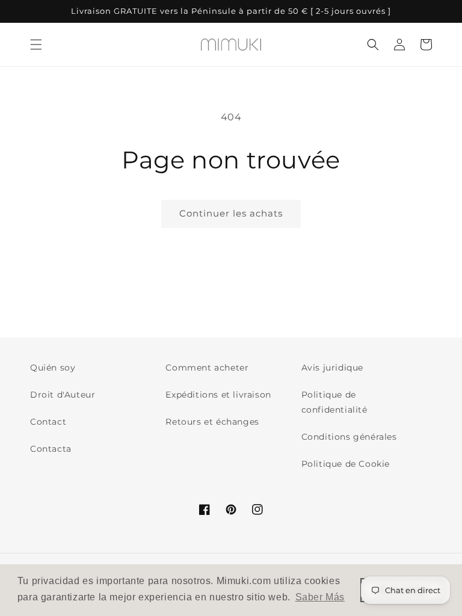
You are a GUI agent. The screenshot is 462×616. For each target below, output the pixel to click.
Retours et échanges (212, 421)
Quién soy (52, 367)
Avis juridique (332, 367)
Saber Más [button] (320, 597)
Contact (48, 421)
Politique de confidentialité (334, 402)
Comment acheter (206, 367)
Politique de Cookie (345, 463)
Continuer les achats (231, 213)
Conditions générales (349, 436)
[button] (36, 44)
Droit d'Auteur (62, 394)
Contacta (51, 448)
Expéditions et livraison (218, 394)
